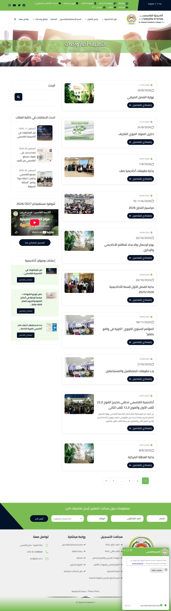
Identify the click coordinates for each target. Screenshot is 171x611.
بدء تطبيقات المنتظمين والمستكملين (130, 368)
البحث (51, 85)
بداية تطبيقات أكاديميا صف (136, 168)
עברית (159, 4)
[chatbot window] (145, 578)
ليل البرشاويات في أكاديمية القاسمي (26, 134)
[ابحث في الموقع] (14, 19)
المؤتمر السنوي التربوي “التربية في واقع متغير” (128, 328)
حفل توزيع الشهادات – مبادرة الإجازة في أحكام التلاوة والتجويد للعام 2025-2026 (31, 299)
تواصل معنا (24, 19)
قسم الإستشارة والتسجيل (70, 19)
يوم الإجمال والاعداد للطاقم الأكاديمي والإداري (129, 244)
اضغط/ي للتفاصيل (25, 279)
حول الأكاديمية (110, 19)
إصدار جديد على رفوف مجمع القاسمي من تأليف (26, 156)
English (151, 4)
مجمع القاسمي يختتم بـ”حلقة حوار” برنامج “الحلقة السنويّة (26, 180)
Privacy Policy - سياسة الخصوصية (85, 591)
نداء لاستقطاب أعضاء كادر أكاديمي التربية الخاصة (30, 327)
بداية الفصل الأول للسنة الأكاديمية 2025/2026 (131, 286)
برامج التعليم (93, 19)
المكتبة (54, 19)
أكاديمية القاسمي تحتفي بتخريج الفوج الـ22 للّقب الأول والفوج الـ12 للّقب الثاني (125, 404)
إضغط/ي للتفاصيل (142, 105)
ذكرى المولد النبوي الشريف (136, 131)
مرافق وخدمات (41, 19)
